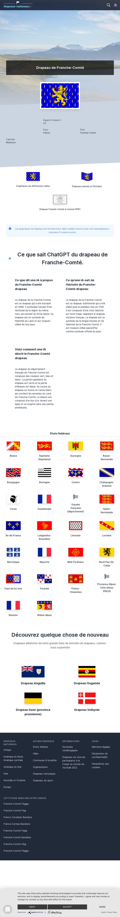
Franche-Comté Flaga (15, 830)
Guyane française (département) (75, 508)
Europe (7, 787)
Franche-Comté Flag (15, 810)
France (46, 132)
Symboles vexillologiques (70, 748)
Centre (76, 482)
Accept (67, 906)
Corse (13, 508)
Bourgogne (13, 482)
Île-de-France (13, 535)
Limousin (75, 535)
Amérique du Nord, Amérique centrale (13, 758)
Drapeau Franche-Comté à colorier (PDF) (60, 209)
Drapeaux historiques (44, 773)
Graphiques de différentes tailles (33, 186)
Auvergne (75, 455)
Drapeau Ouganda (87, 683)
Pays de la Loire (13, 588)
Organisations (40, 767)
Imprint (103, 912)
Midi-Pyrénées (75, 562)
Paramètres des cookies (100, 765)
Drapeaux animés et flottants (87, 186)
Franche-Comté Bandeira (17, 837)
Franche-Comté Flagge (16, 803)
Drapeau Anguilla (33, 683)
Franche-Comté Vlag (15, 844)
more (102, 906)
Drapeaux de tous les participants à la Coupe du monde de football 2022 (73, 762)
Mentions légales (101, 746)
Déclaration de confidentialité (100, 755)
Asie (6, 773)
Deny (32, 906)
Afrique (7, 749)
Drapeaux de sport (43, 780)
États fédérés (40, 746)
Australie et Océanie (14, 780)
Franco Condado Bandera (18, 817)
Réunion (13, 615)
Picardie (44, 588)
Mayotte (44, 562)
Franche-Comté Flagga (16, 850)
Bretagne (44, 482)
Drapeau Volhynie (87, 710)
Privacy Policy (112, 912)
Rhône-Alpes (44, 615)
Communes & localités (45, 760)
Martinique (13, 562)
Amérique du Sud (13, 766)
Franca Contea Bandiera (17, 823)
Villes (35, 753)
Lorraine (106, 535)
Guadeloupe (44, 508)
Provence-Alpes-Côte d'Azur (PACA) (106, 588)
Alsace (13, 455)
